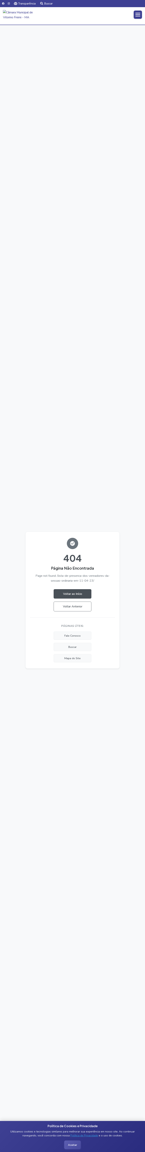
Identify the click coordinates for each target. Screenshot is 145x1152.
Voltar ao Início (72, 594)
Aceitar (72, 1145)
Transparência (27, 3)
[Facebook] (3, 3)
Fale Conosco (72, 636)
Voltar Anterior (72, 606)
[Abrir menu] (138, 15)
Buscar (48, 3)
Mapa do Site (72, 658)
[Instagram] (8, 3)
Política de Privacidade (84, 1135)
